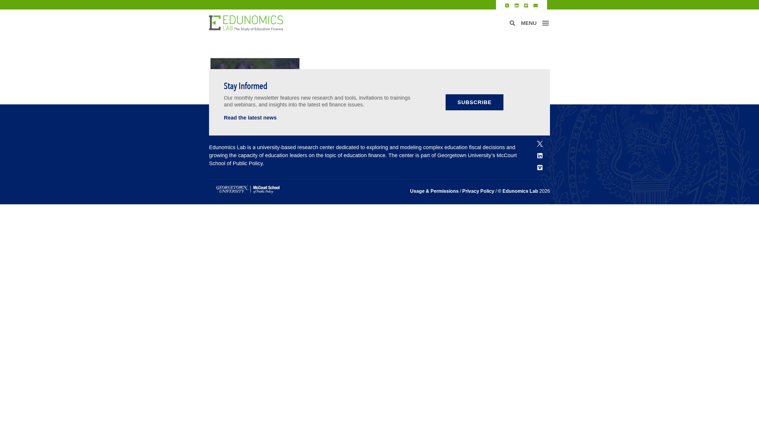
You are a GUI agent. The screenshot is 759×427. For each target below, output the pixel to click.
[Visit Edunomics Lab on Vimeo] (526, 5)
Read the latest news (250, 118)
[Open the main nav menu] (545, 23)
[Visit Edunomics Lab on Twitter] (507, 5)
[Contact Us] (536, 5)
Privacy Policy (478, 191)
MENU (529, 23)
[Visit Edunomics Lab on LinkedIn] (517, 5)
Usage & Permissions (435, 191)
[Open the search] (512, 23)
